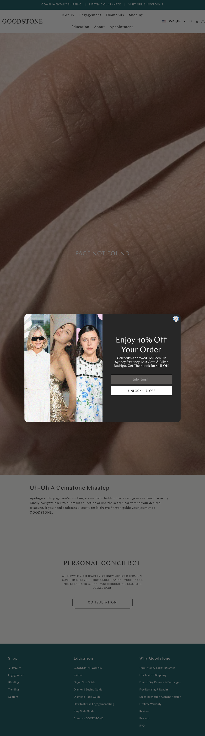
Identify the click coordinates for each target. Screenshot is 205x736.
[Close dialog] (176, 318)
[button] (141, 390)
